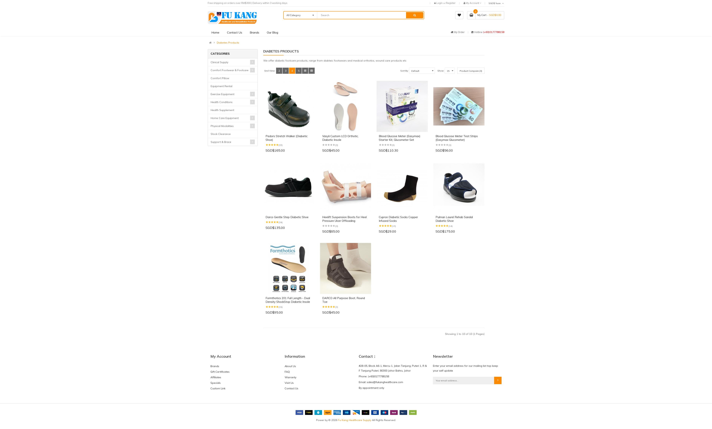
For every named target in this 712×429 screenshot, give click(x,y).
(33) (280, 145)
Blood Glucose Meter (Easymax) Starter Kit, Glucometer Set (399, 138)
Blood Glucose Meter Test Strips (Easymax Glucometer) (457, 138)
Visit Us (289, 383)
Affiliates (215, 377)
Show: (440, 70)
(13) (394, 226)
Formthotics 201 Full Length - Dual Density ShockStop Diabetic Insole (288, 300)
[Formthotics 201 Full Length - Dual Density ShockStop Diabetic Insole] (288, 268)
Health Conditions (222, 102)
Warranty (290, 377)
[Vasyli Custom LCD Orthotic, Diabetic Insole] (345, 106)
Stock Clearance (221, 134)
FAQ (287, 371)
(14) (451, 226)
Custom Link (217, 388)
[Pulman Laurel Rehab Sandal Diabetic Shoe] (458, 187)
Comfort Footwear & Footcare (229, 70)
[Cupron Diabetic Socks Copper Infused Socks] (402, 187)
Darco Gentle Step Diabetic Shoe (287, 217)
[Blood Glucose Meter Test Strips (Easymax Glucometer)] (458, 106)
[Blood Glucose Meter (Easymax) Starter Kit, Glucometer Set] (402, 106)
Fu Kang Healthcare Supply (354, 420)
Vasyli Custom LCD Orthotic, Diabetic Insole (340, 138)
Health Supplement (222, 110)
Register (451, 2)
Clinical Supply (219, 62)
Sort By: (404, 70)
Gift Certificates (220, 371)
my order (459, 32)
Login (439, 2)
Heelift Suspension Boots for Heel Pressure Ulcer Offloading (344, 219)
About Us (290, 366)
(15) (280, 307)
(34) (280, 222)
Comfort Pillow (220, 78)
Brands (214, 366)
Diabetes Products (228, 42)
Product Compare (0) (471, 70)
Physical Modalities (222, 126)
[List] (305, 71)
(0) (336, 145)
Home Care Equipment (225, 118)
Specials (215, 383)
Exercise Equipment (222, 94)
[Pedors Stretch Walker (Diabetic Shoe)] (288, 106)
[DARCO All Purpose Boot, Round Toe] (345, 268)
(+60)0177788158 (493, 32)
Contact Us (291, 388)
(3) (336, 307)
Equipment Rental (221, 86)
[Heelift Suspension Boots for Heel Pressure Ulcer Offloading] (345, 187)
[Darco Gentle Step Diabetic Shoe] (288, 187)
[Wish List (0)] (459, 15)
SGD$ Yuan (495, 3)
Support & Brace (221, 142)
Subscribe (498, 380)
